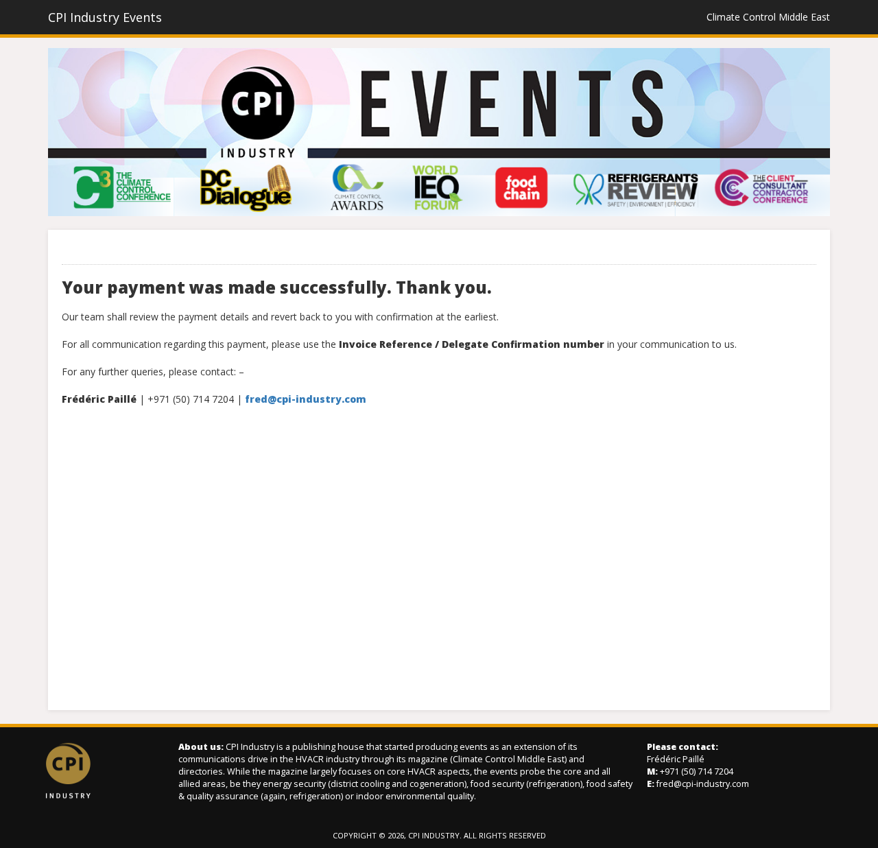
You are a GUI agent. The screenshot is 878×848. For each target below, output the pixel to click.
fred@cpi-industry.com (702, 784)
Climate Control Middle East (768, 16)
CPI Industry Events (105, 17)
